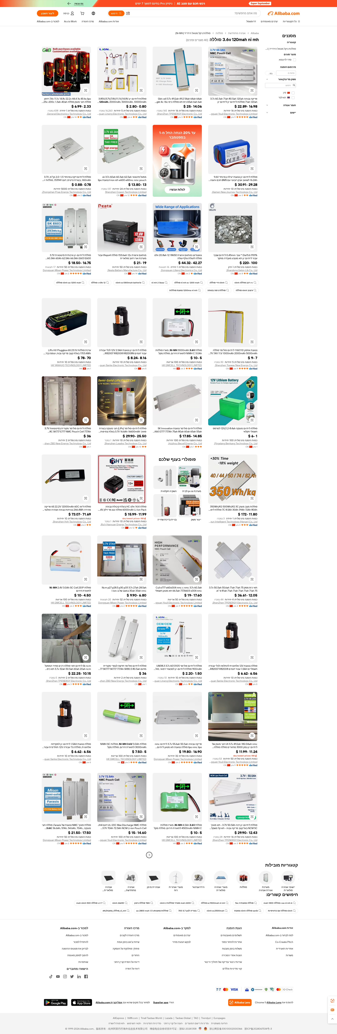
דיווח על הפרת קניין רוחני (126, 962)
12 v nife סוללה (98, 282)
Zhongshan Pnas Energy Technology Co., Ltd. (66, 192)
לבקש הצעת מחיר (181, 942)
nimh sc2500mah (215, 911)
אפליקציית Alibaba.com (109, 1002)
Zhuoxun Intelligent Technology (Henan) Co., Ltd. (232, 521)
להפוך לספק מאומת (77, 955)
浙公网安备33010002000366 (225, 1028)
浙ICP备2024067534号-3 (258, 1028)
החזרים (135, 955)
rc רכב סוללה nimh (243, 282)
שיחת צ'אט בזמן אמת (128, 942)
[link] (332, 1000)
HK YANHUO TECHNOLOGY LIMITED (71, 365)
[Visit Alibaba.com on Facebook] (86, 976)
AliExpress (118, 1018)
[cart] (82, 13)
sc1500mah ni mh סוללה (213, 903)
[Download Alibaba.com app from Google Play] (56, 1002)
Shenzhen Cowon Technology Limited (125, 192)
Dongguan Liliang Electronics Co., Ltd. (181, 270)
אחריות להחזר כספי (232, 942)
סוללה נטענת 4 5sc (244, 903)
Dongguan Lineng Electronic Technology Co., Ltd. (121, 113)
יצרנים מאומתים (182, 935)
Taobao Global (183, 1018)
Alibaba (255, 33)
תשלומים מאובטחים (231, 935)
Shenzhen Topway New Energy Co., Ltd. (236, 365)
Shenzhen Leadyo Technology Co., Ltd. (125, 443)
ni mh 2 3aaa (157, 282)
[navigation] (280, 444)
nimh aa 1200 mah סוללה (68, 282)
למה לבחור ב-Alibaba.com (279, 935)
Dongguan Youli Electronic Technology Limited (232, 113)
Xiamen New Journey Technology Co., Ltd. (234, 192)
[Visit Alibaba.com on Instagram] (65, 976)
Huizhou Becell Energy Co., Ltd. (185, 443)
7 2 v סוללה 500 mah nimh (89, 903)
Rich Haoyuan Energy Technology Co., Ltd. (123, 524)
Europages (219, 1018)
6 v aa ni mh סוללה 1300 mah (278, 903)
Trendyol (206, 1018)
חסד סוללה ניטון (142, 903)
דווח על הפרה (132, 968)
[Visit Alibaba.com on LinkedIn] (79, 976)
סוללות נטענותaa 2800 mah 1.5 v (152, 911)
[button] (128, 13)
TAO (196, 1018)
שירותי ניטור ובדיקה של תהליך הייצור (223, 962)
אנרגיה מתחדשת (237, 33)
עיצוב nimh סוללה (244, 290)
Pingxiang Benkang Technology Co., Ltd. (235, 443)
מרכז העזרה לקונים (129, 935)
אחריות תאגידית (284, 948)
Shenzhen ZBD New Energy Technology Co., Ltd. (66, 443)
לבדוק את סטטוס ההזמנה (75, 948)
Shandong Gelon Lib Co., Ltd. (241, 270)
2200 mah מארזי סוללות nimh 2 (175, 903)
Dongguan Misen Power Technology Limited (67, 270)
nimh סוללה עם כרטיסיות (280, 911)
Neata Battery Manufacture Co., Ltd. (126, 270)
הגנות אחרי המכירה (232, 955)
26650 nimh (118, 903)
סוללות (219, 33)
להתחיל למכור (80, 942)
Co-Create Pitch (284, 942)
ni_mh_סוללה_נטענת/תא (114, 911)
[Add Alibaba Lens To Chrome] (240, 1002)
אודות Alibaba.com (282, 928)
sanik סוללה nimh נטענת (246, 911)
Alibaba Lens (274, 1002)
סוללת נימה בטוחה (216, 290)
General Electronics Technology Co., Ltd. (69, 113)
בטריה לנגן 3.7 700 (187, 911)
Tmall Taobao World (151, 1018)
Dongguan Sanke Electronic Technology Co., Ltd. (121, 365)
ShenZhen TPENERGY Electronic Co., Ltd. (179, 113)
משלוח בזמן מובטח (232, 948)
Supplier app (160, 1002)
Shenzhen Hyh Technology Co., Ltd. (71, 521)
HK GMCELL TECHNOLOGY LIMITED (182, 365)
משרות (289, 955)
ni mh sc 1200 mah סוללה (186, 282)
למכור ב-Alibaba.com (77, 935)
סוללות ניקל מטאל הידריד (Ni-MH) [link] (192, 33)
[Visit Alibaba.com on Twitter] (72, 976)
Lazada (168, 1018)
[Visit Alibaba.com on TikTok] (51, 976)
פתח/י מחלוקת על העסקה (126, 948)
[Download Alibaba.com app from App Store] (81, 1002)
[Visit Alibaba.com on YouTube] (58, 976)
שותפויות (83, 962)
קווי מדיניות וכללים (232, 968)
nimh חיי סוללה (217, 282)
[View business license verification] (200, 1028)
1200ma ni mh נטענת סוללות (183, 290)
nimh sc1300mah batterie (128, 282)
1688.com (132, 1018)
